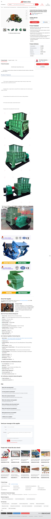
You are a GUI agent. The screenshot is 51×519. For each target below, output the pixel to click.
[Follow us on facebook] (42, 513)
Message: (5, 432)
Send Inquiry (34, 22)
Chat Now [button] (46, 22)
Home (2, 7)
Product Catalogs (15, 484)
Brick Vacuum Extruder (11, 338)
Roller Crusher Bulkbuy (12, 508)
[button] (1, 1)
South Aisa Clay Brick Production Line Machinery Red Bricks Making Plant (15, 475)
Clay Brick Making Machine (31, 498)
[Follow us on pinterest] (48, 513)
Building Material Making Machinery (22, 7)
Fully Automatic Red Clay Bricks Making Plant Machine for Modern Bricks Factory (25, 475)
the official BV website (24, 300)
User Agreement (31, 516)
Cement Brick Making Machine (20, 498)
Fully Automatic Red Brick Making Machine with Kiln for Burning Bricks (45, 475)
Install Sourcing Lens (26, 513)
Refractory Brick (15, 489)
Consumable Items (4, 489)
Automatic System (28, 487)
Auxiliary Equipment (41, 487)
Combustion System (16, 487)
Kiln (1, 487)
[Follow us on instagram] (45, 513)
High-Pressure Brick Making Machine (7, 498)
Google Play (9, 513)
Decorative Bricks (28, 489)
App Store (3, 513)
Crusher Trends (4, 508)
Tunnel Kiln (17, 338)
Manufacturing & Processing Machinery (10, 7)
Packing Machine (18, 339)
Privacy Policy (41, 516)
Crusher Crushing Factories (23, 503)
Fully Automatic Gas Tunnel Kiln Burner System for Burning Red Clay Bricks (35, 475)
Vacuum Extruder (16, 486)
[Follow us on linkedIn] (49, 513)
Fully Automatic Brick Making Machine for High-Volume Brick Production (45, 460)
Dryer (38, 486)
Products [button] (10, 4)
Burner (21, 338)
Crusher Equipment (14, 503)
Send (8, 440)
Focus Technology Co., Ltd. (18, 516)
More (2, 510)
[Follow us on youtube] (46, 513)
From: (5, 427)
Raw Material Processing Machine (31, 486)
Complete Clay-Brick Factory (5, 486)
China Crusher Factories (5, 503)
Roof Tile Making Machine (42, 489)
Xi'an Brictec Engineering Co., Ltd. (37, 13)
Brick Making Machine (32, 7)
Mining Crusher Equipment (40, 503)
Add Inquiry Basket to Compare (14, 33)
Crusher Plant (32, 503)
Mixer (14, 339)
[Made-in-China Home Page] (26, 2)
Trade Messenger (17, 513)
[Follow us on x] (43, 513)
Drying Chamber (10, 339)
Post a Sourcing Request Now (12, 442)
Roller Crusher (24, 338)
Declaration (36, 516)
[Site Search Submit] (37, 4)
